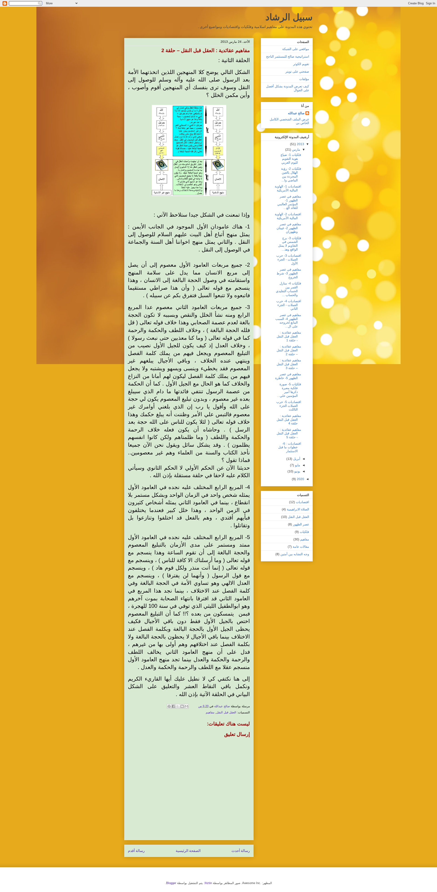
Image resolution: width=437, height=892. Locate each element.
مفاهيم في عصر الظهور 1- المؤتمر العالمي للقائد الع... (289, 202)
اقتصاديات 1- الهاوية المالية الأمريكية (288, 188)
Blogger (171, 883)
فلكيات (304, 532)
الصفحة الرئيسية (188, 851)
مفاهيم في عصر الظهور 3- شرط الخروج (289, 273)
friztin (208, 883)
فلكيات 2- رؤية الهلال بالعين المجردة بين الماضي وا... (291, 174)
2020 (300, 479)
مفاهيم (210, 712)
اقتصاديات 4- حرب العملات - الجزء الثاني (288, 305)
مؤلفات (304, 79)
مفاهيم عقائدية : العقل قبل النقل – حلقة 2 (289, 350)
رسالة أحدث (240, 851)
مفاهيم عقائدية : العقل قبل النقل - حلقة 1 (289, 336)
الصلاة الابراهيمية (298, 509)
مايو (297, 465)
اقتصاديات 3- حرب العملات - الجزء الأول (288, 259)
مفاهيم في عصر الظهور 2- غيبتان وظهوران (289, 228)
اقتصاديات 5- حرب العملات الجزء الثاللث (288, 405)
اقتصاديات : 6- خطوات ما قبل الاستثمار (289, 447)
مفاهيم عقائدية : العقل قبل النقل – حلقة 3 (289, 364)
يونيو (296, 471)
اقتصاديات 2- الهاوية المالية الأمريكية (288, 216)
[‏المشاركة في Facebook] (173, 706)
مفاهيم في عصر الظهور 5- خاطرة (288, 376)
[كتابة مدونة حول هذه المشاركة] (182, 706)
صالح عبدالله (296, 113)
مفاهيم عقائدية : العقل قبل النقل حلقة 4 (289, 419)
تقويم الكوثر (301, 64)
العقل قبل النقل (226, 712)
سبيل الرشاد (289, 17)
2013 (300, 144)
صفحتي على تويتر (297, 71)
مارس (295, 149)
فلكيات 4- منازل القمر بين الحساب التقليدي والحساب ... (288, 288)
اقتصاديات (302, 502)
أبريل (296, 459)
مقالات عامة (301, 546)
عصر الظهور (301, 524)
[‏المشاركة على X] (177, 706)
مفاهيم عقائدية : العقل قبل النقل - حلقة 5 (289, 433)
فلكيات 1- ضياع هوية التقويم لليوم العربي (291, 158)
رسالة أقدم (136, 851)
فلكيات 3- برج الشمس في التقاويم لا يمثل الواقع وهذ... (289, 243)
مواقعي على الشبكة (295, 49)
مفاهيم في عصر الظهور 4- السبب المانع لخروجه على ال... (288, 320)
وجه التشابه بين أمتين (294, 554)
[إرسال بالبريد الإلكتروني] (186, 706)
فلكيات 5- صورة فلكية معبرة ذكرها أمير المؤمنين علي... (289, 389)
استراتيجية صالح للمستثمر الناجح (287, 56)
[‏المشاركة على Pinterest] (169, 706)
